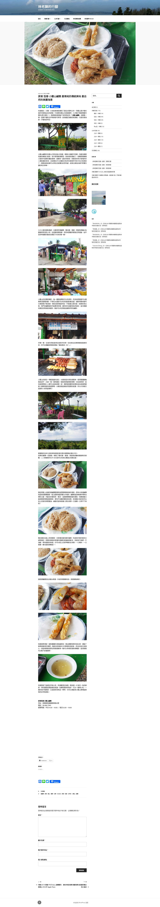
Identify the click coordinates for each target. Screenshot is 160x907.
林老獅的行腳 (48, 6)
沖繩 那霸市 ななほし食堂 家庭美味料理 (103, 172)
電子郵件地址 (43, 850)
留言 (40, 815)
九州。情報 (97, 133)
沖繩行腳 (46, 19)
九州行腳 (56, 19)
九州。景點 (97, 136)
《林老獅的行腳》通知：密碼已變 (101, 161)
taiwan (59, 793)
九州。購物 (97, 146)
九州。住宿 (97, 143)
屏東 (63, 793)
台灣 (55, 793)
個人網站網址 (42, 860)
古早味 (69, 793)
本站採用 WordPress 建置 (80, 902)
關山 (49, 793)
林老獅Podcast (89, 19)
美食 (46, 793)
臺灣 (52, 793)
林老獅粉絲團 (77, 19)
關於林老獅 (95, 184)
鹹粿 (77, 793)
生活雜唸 (67, 19)
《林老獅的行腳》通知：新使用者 (101, 165)
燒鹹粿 (42, 793)
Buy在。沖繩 (97, 126)
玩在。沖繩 (97, 117)
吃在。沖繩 (97, 120)
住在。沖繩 (97, 123)
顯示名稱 (41, 840)
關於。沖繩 (97, 113)
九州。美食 (97, 140)
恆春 (66, 793)
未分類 (94, 107)
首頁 (39, 19)
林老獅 (47, 93)
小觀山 (73, 793)
